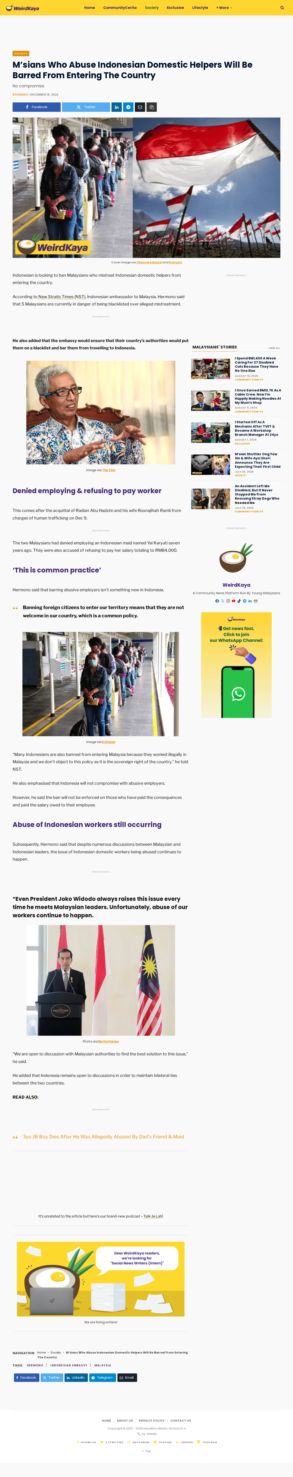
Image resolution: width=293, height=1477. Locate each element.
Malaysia (103, 1365)
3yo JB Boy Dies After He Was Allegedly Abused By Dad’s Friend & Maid (103, 1137)
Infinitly (151, 1434)
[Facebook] (217, 601)
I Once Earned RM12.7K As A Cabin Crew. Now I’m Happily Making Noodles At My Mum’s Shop (258, 396)
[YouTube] (233, 601)
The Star (108, 470)
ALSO (31, 1097)
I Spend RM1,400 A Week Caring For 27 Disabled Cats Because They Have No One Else (256, 364)
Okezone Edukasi (149, 262)
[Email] (140, 107)
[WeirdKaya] (22, 8)
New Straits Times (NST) (61, 296)
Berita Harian (108, 1041)
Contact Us (180, 1420)
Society (20, 53)
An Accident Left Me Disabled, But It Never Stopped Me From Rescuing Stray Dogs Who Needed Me (257, 494)
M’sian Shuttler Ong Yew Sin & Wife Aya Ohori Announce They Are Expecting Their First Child (257, 460)
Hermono (35, 1365)
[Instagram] (228, 601)
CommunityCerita (249, 379)
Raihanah (20, 94)
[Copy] (151, 107)
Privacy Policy (152, 1420)
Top (148, 1451)
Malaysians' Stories (215, 347)
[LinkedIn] (116, 107)
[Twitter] (222, 601)
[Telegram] (128, 107)
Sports (240, 475)
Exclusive (242, 443)
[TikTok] (239, 601)
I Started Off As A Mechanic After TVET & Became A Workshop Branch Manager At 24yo (256, 428)
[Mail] (255, 601)
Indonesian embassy (68, 1365)
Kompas (175, 262)
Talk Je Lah (153, 1216)
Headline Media (156, 1428)
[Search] (282, 7)
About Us (125, 1420)
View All (274, 348)
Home (41, 1352)
